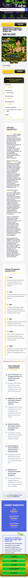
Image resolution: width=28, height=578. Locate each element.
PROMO (15, 556)
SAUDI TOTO (13, 162)
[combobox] (12, 9)
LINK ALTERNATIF (15, 569)
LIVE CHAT (15, 573)
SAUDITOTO (10, 134)
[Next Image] (25, 49)
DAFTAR (20, 24)
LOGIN (8, 24)
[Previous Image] (3, 49)
